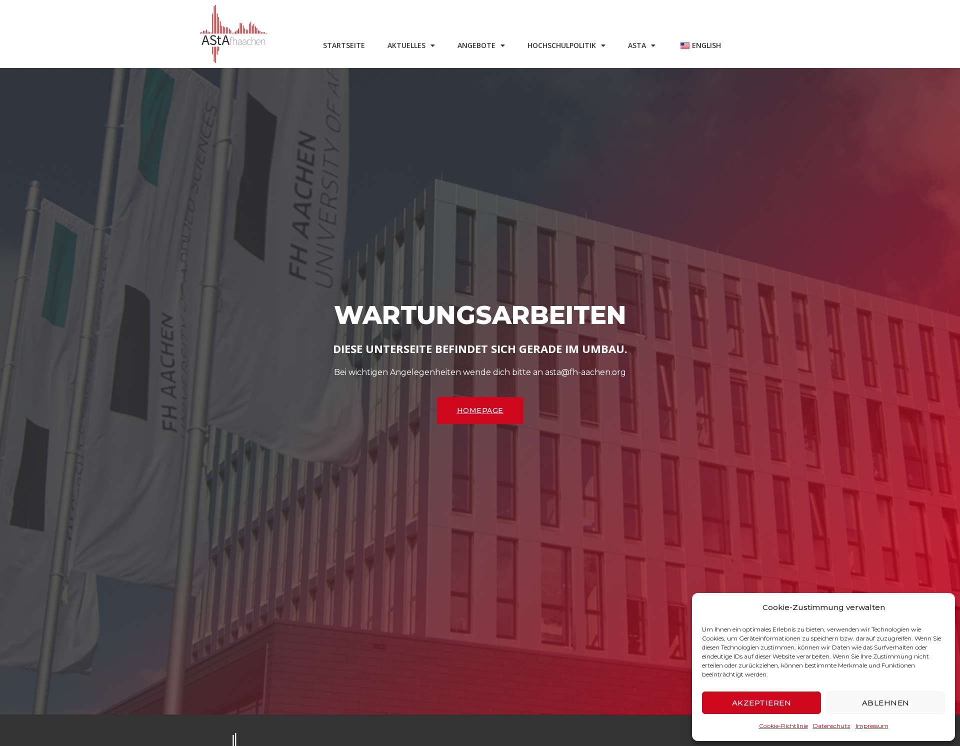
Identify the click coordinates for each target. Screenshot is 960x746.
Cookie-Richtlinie (783, 726)
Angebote (477, 45)
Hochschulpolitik (562, 45)
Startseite (344, 45)
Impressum (872, 726)
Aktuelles (407, 45)
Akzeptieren (762, 703)
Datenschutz (831, 726)
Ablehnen (886, 703)
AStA (637, 45)
